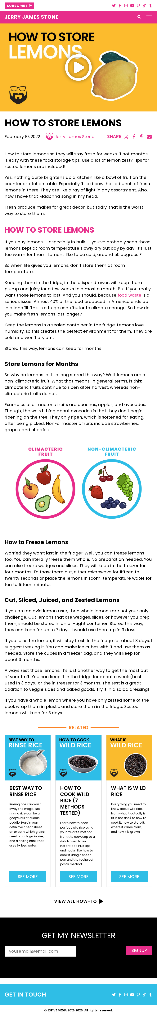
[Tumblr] (150, 5)
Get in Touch (25, 994)
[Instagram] (126, 5)
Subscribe (17, 5)
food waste (129, 295)
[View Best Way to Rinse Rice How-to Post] (28, 757)
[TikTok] (144, 5)
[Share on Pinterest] (142, 137)
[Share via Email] (149, 137)
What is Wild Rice (128, 791)
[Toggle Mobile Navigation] (149, 17)
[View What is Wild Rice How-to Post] (129, 757)
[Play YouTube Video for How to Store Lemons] (78, 67)
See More (30, 877)
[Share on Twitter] (126, 137)
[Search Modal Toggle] (139, 17)
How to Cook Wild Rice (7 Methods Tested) (74, 800)
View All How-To (75, 901)
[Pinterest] (138, 5)
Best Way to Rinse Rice (25, 791)
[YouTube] (132, 5)
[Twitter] (114, 5)
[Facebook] (120, 5)
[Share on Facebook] (134, 137)
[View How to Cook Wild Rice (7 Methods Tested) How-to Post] (78, 757)
